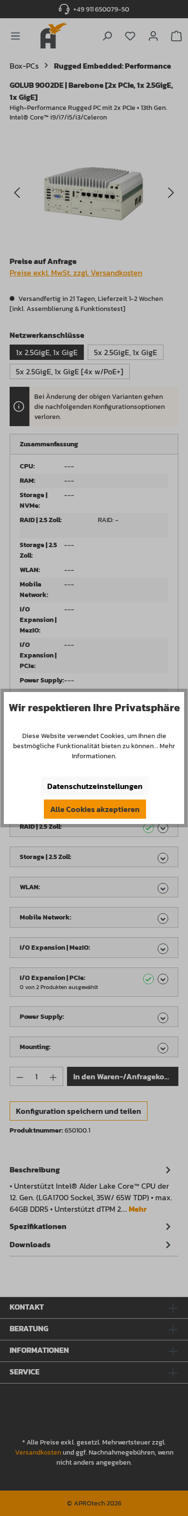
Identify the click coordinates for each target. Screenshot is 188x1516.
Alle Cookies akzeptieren (95, 809)
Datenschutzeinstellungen (95, 786)
